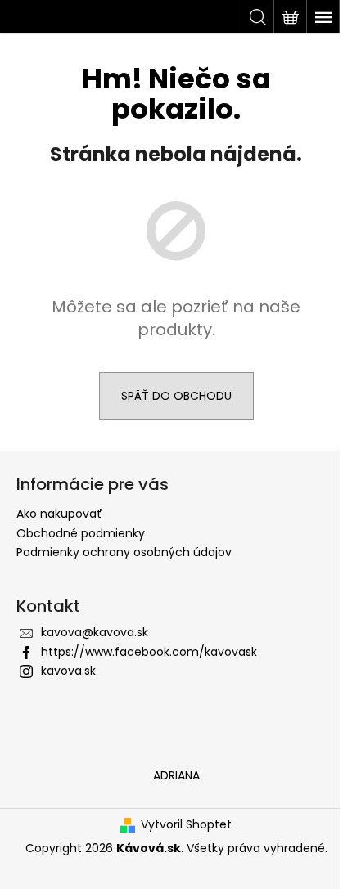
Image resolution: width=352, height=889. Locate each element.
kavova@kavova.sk (94, 632)
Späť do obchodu (176, 396)
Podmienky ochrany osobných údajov (124, 552)
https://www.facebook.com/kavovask (149, 652)
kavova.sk (68, 670)
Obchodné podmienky (80, 533)
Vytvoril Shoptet (186, 825)
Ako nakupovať (59, 513)
